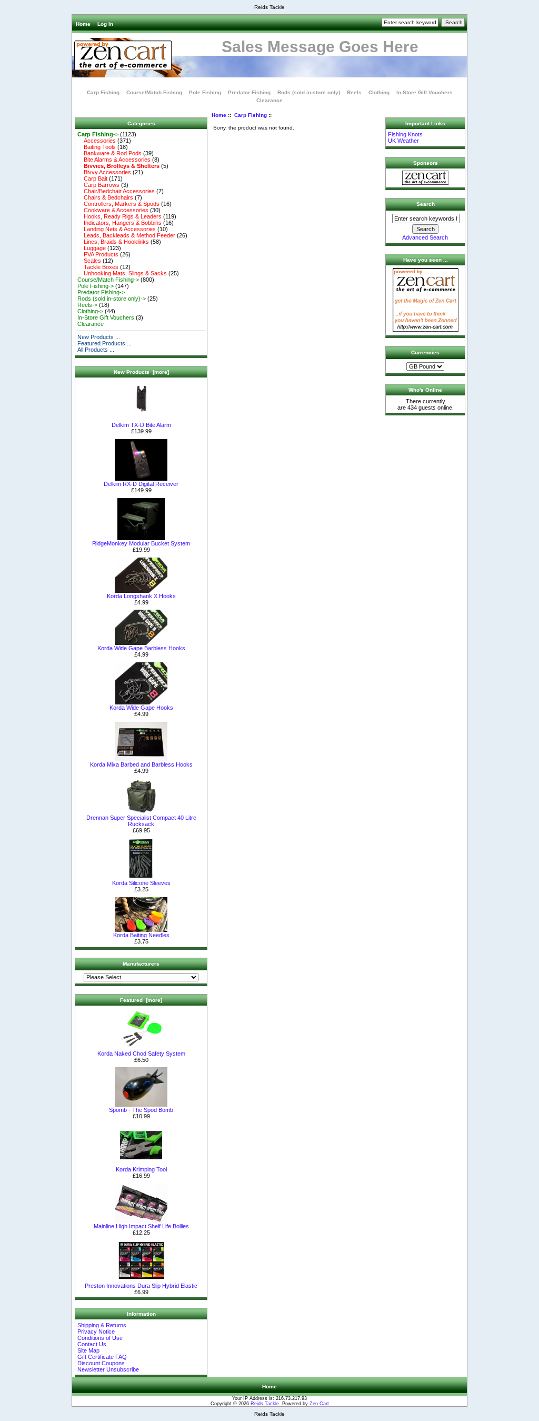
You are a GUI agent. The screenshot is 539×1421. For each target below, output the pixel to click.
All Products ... (95, 349)
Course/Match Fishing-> (108, 279)
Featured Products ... (104, 343)
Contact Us (91, 1344)
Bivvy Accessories (104, 172)
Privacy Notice (96, 1331)
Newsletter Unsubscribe (108, 1369)
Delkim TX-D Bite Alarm (141, 425)
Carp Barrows (98, 185)
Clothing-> (90, 311)
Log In (105, 24)
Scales (89, 260)
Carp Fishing (250, 115)
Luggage (91, 248)
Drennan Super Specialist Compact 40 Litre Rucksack (141, 820)
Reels (354, 92)
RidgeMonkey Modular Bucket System (141, 543)
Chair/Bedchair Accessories (116, 191)
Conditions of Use (100, 1338)
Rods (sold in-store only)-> (111, 298)
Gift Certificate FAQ (102, 1357)
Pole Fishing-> (95, 286)
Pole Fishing (205, 92)
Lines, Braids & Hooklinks (113, 242)
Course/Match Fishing (154, 92)
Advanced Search (425, 237)
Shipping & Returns (101, 1325)
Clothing (379, 92)
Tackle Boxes (97, 267)
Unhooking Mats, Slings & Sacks (122, 273)
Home (83, 24)
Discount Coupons (101, 1363)
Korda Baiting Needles (141, 935)
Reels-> (87, 305)
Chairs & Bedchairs (105, 197)
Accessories (96, 140)
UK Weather (403, 140)
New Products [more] (141, 372)
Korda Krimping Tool (141, 1169)
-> (97, 134)
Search (425, 204)
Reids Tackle (265, 1403)
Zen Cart (319, 1403)
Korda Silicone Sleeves (141, 883)
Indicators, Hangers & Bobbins (119, 223)
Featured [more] (141, 1000)
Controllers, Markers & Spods (118, 204)
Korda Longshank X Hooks (141, 596)
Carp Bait (92, 178)
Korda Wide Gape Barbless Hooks (141, 648)
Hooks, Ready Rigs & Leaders (119, 216)
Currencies (425, 352)
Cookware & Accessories (112, 210)
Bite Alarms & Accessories (114, 159)
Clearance (269, 100)
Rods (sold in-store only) (308, 92)
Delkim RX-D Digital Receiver (141, 484)
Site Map (88, 1350)
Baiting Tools (96, 147)
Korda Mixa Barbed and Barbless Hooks (141, 764)
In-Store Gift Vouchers (424, 92)
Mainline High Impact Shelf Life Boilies (141, 1226)
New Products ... (98, 337)
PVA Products (97, 254)
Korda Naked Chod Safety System (141, 1053)
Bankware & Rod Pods (109, 153)
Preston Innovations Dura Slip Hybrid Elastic (141, 1286)
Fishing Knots (405, 134)
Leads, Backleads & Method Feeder (126, 235)
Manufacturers (141, 964)
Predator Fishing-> (101, 292)
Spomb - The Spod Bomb (141, 1110)
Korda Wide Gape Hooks (141, 707)
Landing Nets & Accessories (116, 229)
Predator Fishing (249, 92)
